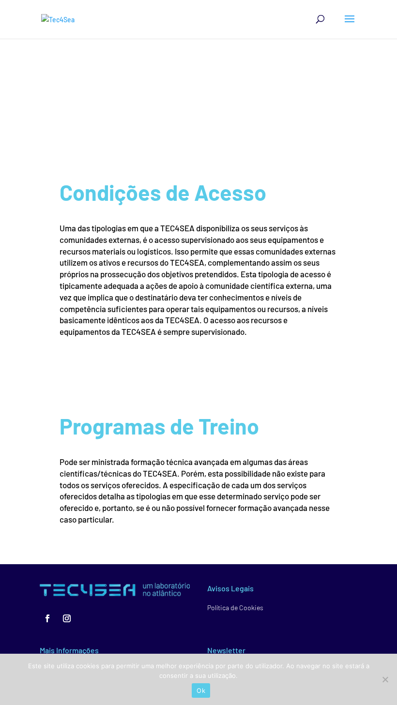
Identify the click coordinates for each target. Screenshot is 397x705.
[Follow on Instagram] (67, 618)
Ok (201, 690)
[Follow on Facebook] (47, 618)
